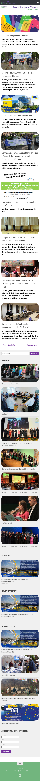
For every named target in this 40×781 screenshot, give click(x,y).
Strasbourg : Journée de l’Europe (10, 723)
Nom (2, 740)
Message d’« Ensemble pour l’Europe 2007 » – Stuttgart (19, 492)
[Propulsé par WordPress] (18, 771)
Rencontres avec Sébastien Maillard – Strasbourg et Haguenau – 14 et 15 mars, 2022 (18, 283)
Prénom (3, 735)
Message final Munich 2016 (10, 384)
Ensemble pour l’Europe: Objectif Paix (16, 115)
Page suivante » (33, 345)
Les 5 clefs (4, 414)
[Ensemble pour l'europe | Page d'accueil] (10, 2)
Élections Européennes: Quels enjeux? (16, 35)
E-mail (3, 744)
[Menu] (37, 2)
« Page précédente (8, 345)
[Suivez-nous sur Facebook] (20, 775)
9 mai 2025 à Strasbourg (8, 675)
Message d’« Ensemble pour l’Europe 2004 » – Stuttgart (19, 546)
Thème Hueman (30, 771)
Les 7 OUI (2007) (6, 523)
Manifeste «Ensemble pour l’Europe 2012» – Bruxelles (18, 469)
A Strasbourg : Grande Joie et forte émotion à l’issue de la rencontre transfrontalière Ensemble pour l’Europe (19, 156)
